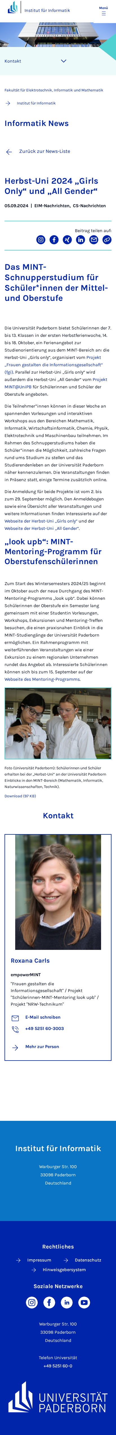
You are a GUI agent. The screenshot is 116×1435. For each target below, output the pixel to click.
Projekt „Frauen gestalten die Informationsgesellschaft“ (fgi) (54, 365)
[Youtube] (84, 1302)
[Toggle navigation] (63, 61)
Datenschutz (88, 1260)
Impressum (39, 1260)
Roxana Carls (30, 960)
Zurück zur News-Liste (44, 151)
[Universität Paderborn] (58, 1396)
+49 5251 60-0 (58, 1365)
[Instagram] (32, 1302)
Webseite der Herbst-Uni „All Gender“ (42, 528)
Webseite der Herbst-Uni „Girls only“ (41, 521)
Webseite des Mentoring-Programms (42, 679)
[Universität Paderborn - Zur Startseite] (12, 7)
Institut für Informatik (47, 10)
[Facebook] (49, 1302)
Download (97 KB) (20, 796)
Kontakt (13, 61)
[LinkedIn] (67, 1302)
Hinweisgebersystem (64, 1269)
